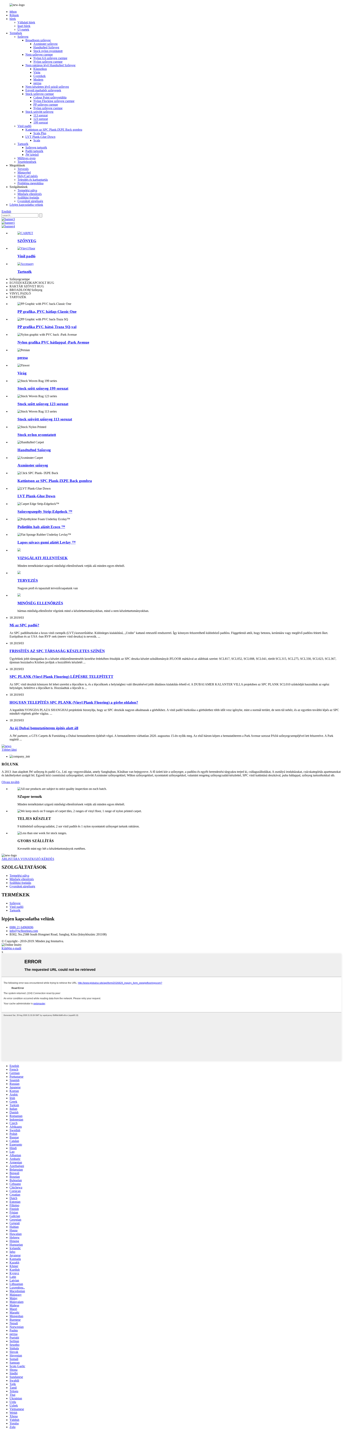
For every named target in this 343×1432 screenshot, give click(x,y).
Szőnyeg (22, 36)
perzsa (37, 83)
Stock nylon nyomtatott (48, 51)
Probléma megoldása (30, 183)
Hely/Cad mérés (27, 176)
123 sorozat (40, 119)
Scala (36, 140)
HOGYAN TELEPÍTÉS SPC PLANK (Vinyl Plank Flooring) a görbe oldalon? (74, 702)
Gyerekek (39, 76)
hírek (13, 18)
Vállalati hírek (26, 22)
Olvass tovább (10, 782)
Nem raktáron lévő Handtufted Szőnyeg (50, 65)
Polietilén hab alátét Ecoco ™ (41, 527)
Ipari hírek (23, 26)
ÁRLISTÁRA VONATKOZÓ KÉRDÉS (28, 859)
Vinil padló (24, 126)
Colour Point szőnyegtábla (49, 97)
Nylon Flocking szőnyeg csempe (53, 101)
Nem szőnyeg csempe (39, 54)
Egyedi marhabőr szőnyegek (43, 90)
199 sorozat (40, 122)
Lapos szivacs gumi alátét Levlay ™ (46, 542)
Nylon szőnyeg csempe (48, 61)
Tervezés (23, 169)
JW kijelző (32, 154)
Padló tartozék (34, 151)
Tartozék (22, 144)
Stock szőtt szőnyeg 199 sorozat (42, 388)
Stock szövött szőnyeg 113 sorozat (44, 419)
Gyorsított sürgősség (30, 201)
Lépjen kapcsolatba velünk (26, 204)
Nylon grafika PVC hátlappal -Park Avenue (53, 342)
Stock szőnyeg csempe (39, 94)
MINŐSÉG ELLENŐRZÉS (40, 603)
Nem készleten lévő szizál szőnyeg (47, 86)
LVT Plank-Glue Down (40, 136)
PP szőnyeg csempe (45, 104)
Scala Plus (39, 133)
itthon (13, 11)
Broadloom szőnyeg (38, 40)
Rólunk (14, 15)
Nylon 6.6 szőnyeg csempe (50, 58)
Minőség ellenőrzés (29, 194)
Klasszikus (40, 69)
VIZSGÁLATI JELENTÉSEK (42, 558)
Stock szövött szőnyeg (39, 111)
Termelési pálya (27, 190)
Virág (36, 72)
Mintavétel (24, 172)
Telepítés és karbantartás (32, 179)
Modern (38, 79)
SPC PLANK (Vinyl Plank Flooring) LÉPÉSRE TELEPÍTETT (61, 676)
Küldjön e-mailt (11, 948)
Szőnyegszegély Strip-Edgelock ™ (44, 511)
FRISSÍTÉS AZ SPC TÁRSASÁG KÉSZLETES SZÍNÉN (57, 651)
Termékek (16, 33)
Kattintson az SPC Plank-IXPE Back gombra (53, 129)
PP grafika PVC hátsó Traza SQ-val (46, 327)
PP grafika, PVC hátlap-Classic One (46, 311)
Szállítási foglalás (28, 197)
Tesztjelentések (26, 161)
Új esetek (23, 29)
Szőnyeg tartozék (36, 147)
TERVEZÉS (27, 580)
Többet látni (9, 749)
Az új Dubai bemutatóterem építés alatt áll (44, 728)
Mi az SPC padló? (24, 625)
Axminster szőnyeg (45, 43)
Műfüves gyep (26, 158)
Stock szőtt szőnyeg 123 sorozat (42, 404)
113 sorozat (40, 115)
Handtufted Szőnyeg (46, 47)
